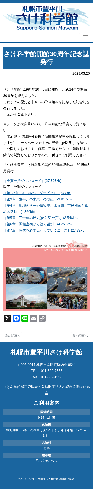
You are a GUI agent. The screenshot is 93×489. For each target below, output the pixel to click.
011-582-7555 (51, 371)
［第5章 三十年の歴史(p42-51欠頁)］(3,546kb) (40, 218)
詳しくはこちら (46, 460)
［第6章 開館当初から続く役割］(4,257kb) (37, 224)
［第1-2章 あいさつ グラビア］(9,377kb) (37, 193)
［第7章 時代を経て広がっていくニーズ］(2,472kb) (44, 230)
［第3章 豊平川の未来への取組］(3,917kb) (37, 199)
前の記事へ (80, 336)
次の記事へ (12, 336)
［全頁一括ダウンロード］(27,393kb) (32, 181)
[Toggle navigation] (85, 37)
